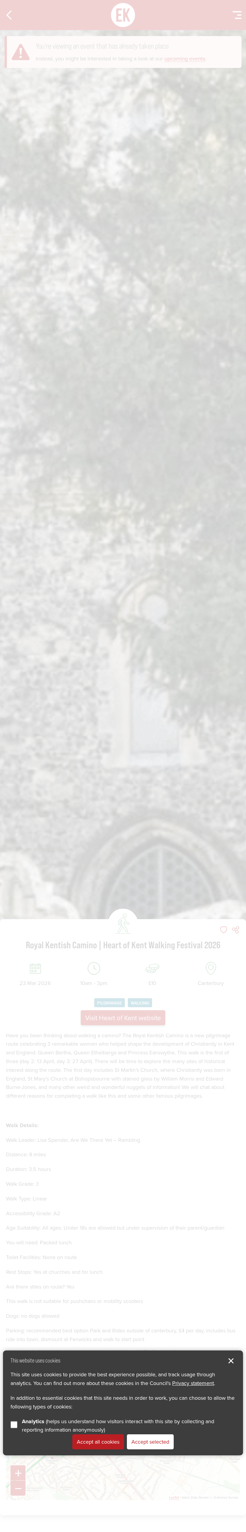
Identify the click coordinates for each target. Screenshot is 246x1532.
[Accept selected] (231, 1360)
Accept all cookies (98, 1441)
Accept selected (150, 1441)
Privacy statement (193, 1383)
